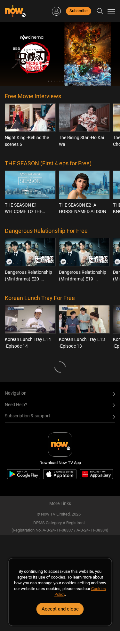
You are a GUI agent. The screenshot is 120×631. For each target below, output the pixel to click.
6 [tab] (63, 81)
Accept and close (60, 609)
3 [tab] (54, 81)
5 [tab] (60, 81)
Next (106, 54)
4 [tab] (57, 81)
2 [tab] (51, 81)
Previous (14, 54)
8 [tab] (68, 81)
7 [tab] (66, 81)
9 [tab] (71, 81)
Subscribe (78, 10)
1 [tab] (48, 81)
